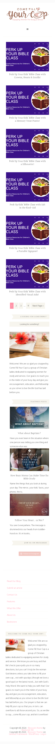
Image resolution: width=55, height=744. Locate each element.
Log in (43, 734)
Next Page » (37, 305)
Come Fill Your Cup (27, 14)
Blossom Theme (35, 732)
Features (11, 601)
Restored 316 (27, 730)
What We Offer (14, 608)
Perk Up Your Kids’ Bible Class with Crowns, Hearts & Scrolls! (27, 76)
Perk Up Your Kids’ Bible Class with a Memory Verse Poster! (27, 119)
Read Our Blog (13, 581)
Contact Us (12, 594)
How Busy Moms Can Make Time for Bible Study (29, 477)
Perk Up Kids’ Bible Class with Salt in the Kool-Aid (27, 206)
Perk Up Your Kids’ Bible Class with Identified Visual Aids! (27, 293)
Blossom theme (35, 728)
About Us (11, 615)
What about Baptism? (29, 433)
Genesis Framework (18, 734)
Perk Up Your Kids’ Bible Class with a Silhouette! (27, 162)
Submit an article (14, 588)
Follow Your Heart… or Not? (29, 520)
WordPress (34, 734)
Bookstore (12, 621)
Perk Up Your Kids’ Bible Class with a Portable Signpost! (27, 249)
